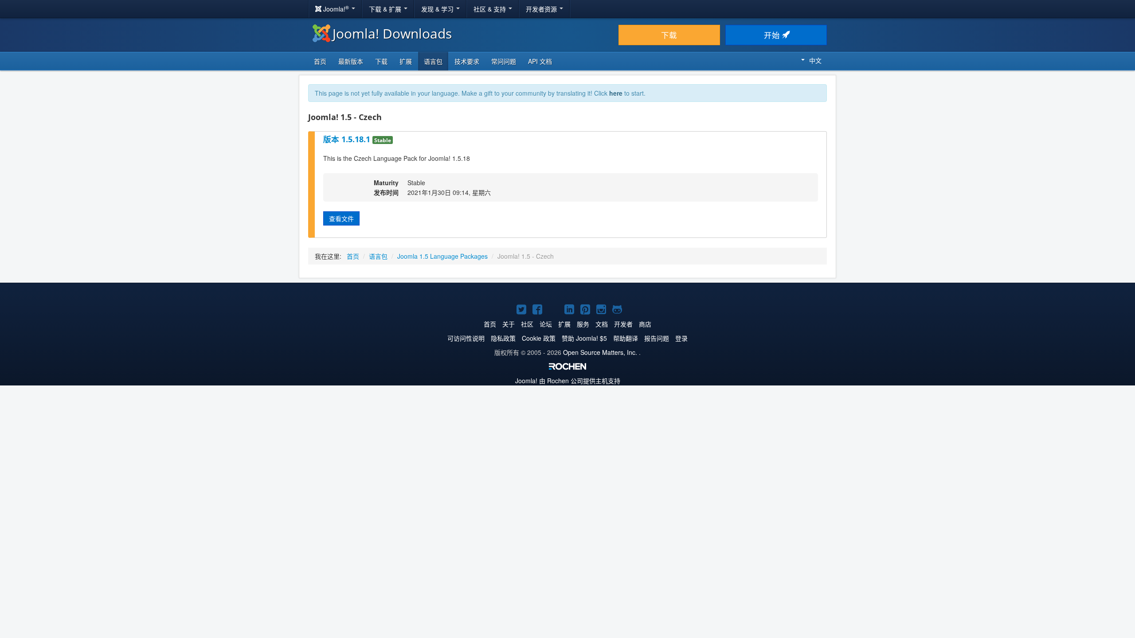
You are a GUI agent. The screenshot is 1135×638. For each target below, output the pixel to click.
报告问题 (656, 338)
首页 (320, 61)
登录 (681, 338)
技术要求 (466, 61)
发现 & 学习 (438, 8)
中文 (815, 60)
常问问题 (503, 61)
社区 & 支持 (491, 8)
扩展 (405, 61)
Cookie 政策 (539, 338)
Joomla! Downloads (392, 33)
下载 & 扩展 (386, 8)
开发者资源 (542, 8)
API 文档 (540, 61)
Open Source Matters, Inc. (600, 352)
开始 (773, 34)
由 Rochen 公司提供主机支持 (567, 380)
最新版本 (350, 61)
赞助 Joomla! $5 (584, 338)
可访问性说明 (466, 338)
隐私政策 (503, 338)
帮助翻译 (625, 338)
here (615, 93)
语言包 (433, 61)
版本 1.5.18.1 (347, 139)
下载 (669, 34)
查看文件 (341, 218)
